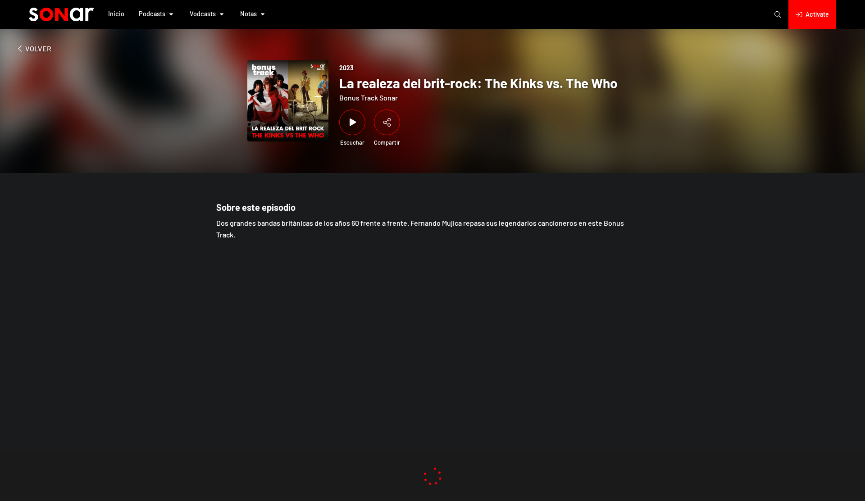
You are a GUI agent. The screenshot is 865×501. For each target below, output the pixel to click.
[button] (116, 14)
